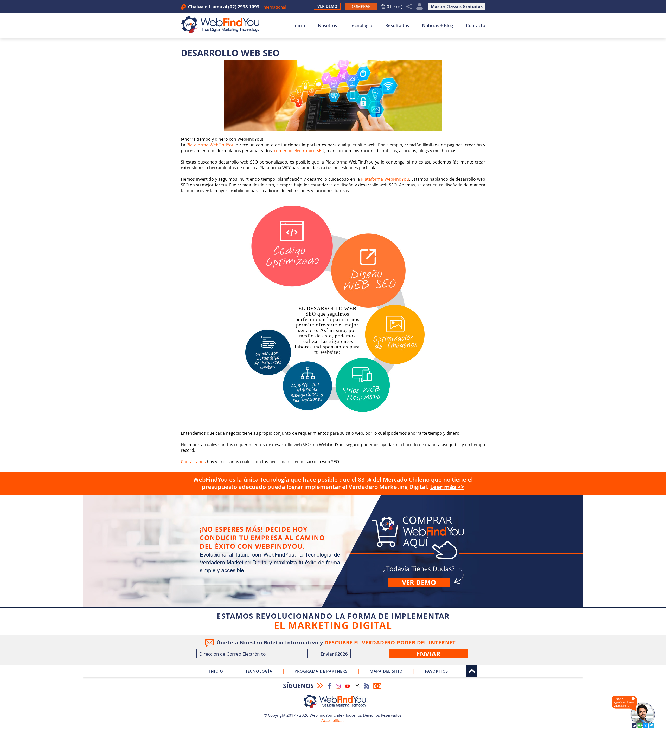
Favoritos (436, 671)
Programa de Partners (321, 671)
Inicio (299, 25)
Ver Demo (327, 6)
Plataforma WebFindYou (210, 145)
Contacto (475, 25)
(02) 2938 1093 (243, 7)
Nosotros (327, 25)
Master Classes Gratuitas (457, 6)
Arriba (471, 671)
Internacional (274, 7)
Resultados (397, 25)
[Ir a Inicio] (223, 25)
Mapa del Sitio (386, 671)
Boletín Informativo (377, 686)
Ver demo (419, 582)
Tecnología (361, 25)
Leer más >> (447, 487)
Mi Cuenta (419, 6)
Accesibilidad (333, 720)
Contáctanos (193, 462)
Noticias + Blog (437, 25)
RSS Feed (367, 686)
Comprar (333, 551)
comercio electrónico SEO (299, 150)
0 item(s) (394, 6)
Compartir (409, 6)
